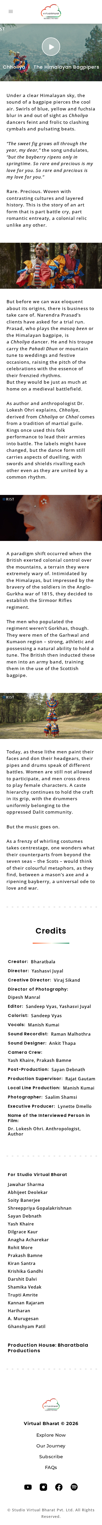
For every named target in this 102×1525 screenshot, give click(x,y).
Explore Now (51, 1435)
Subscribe (51, 1456)
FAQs (51, 1467)
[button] (11, 11)
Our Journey (50, 1445)
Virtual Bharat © (51, 1423)
